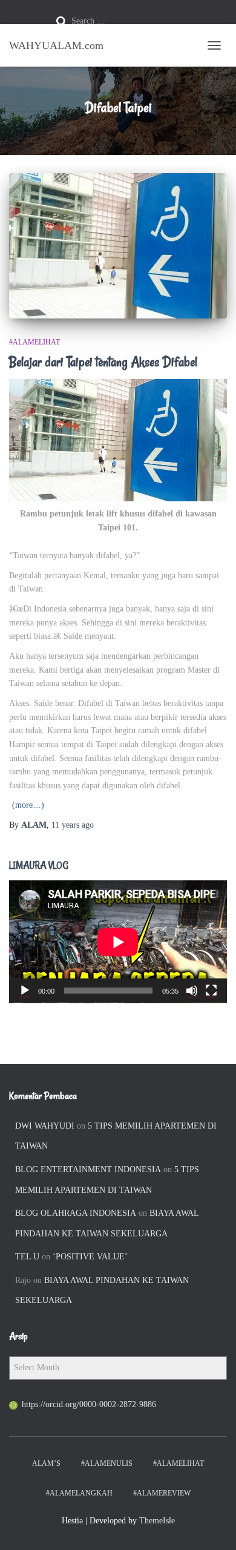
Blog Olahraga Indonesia (75, 1213)
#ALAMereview (162, 1493)
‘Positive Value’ (90, 1256)
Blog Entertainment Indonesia (88, 1169)
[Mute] (192, 990)
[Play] (25, 990)
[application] (118, 941)
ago (72, 824)
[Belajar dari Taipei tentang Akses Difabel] (118, 245)
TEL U (27, 1256)
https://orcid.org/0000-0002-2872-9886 (89, 1404)
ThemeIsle (157, 1520)
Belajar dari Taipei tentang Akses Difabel (103, 362)
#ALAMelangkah (79, 1493)
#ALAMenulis (107, 1463)
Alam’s (46, 1463)
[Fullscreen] (211, 990)
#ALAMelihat (34, 342)
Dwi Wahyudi (44, 1125)
